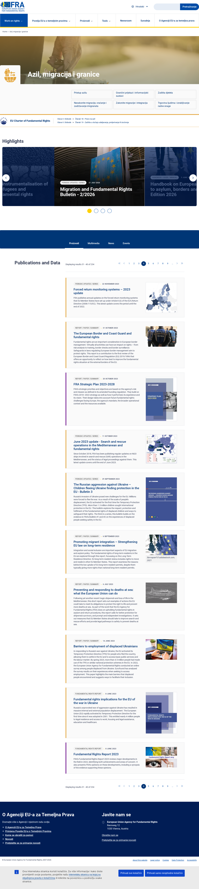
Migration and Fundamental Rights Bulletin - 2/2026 (96, 191)
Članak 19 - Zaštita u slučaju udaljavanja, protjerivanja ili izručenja (102, 122)
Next (193, 178)
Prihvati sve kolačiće (131, 873)
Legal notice (155, 860)
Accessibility (192, 860)
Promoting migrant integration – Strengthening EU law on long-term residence (105, 543)
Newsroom (126, 20)
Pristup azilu (80, 92)
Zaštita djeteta (165, 92)
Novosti (9, 839)
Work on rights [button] (12, 20)
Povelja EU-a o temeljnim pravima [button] (49, 20)
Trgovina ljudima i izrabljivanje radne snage (173, 104)
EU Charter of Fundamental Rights (30, 120)
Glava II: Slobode (64, 119)
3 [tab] (103, 211)
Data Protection (178, 860)
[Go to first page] (119, 263)
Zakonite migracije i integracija (132, 103)
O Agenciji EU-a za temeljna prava (176, 20)
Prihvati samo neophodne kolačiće (165, 873)
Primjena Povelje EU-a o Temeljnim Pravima (28, 831)
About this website (140, 860)
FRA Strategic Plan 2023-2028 (94, 384)
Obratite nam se (110, 835)
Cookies (166, 860)
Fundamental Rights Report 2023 (96, 754)
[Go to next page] (177, 263)
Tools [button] (105, 20)
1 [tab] (89, 211)
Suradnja (145, 20)
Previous (6, 178)
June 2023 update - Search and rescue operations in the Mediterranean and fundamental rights (100, 445)
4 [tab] (109, 211)
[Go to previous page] (124, 263)
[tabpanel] (99, 176)
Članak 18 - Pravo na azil (85, 119)
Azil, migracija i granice (19, 32)
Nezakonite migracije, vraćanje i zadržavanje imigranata (90, 104)
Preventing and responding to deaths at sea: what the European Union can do (103, 591)
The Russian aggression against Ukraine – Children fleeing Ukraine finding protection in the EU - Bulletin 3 (106, 488)
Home (4, 32)
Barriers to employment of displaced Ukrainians (106, 646)
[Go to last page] (182, 263)
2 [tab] (96, 211)
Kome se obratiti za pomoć (19, 835)
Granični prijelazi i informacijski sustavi (132, 94)
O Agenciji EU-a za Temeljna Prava (23, 827)
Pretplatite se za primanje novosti (22, 843)
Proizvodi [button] (85, 20)
